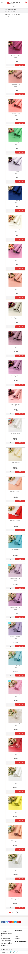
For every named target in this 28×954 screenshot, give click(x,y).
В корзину (20, 65)
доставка (16, 936)
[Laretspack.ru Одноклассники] (13, 922)
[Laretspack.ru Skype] (15, 922)
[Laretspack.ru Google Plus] (18, 922)
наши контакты (17, 938)
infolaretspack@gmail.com (7, 933)
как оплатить (17, 934)
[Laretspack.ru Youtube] (11, 922)
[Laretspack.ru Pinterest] (20, 922)
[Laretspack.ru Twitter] (7, 922)
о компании (17, 933)
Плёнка (15, 57)
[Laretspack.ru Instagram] (9, 922)
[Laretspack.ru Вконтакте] (2, 922)
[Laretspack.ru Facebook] (4, 922)
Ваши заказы (17, 943)
